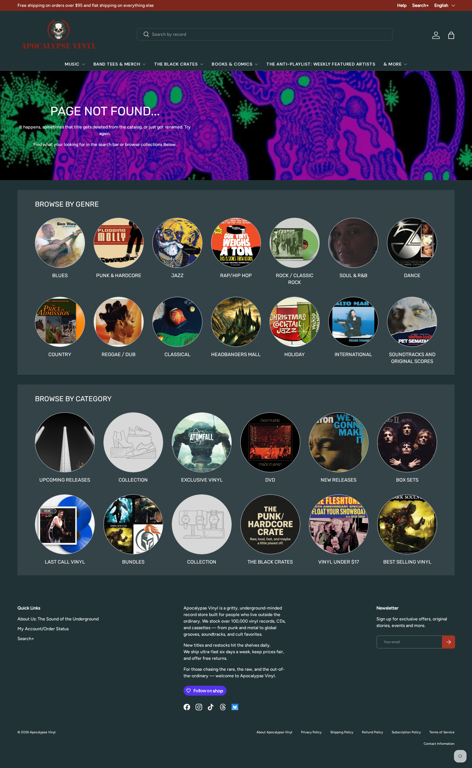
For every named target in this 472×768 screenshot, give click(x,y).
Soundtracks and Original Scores (412, 357)
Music (72, 64)
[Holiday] (294, 322)
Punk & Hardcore (118, 275)
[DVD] (270, 442)
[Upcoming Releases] (65, 442)
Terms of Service (442, 732)
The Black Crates (176, 64)
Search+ (420, 5)
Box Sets (407, 480)
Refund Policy (372, 732)
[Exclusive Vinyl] (201, 442)
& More (393, 64)
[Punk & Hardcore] (118, 243)
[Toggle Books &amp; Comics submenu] (256, 64)
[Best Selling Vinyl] (407, 524)
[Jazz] (177, 243)
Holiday (294, 354)
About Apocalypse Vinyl (274, 732)
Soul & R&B (353, 275)
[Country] (60, 322)
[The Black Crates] (270, 524)
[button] (451, 35)
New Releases (338, 480)
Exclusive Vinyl (202, 480)
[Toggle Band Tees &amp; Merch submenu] (144, 64)
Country (59, 354)
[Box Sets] (407, 442)
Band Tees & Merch (116, 64)
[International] (353, 322)
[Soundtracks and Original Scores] (412, 322)
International (353, 354)
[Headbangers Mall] (236, 322)
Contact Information (439, 744)
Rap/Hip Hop (236, 275)
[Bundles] (133, 524)
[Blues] (60, 243)
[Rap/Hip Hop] (236, 243)
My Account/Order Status (43, 628)
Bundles (133, 562)
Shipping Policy (341, 732)
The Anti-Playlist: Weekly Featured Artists (320, 64)
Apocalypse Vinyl (42, 732)
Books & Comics (232, 64)
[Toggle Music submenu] (83, 64)
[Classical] (177, 322)
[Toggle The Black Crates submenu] (201, 64)
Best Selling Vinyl (407, 562)
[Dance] (412, 243)
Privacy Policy (311, 732)
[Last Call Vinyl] (65, 524)
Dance (412, 275)
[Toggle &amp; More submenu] (405, 64)
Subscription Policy (406, 732)
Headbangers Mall (236, 354)
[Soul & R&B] (353, 243)
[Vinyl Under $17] (338, 524)
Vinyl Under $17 (338, 562)
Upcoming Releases (64, 480)
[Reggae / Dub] (118, 322)
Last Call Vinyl (65, 562)
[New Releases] (338, 442)
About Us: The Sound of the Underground (58, 619)
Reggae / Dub (118, 354)
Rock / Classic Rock (294, 278)
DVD (270, 480)
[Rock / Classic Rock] (294, 243)
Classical (177, 354)
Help (402, 5)
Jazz (177, 275)
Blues (60, 275)
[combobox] (265, 34)
